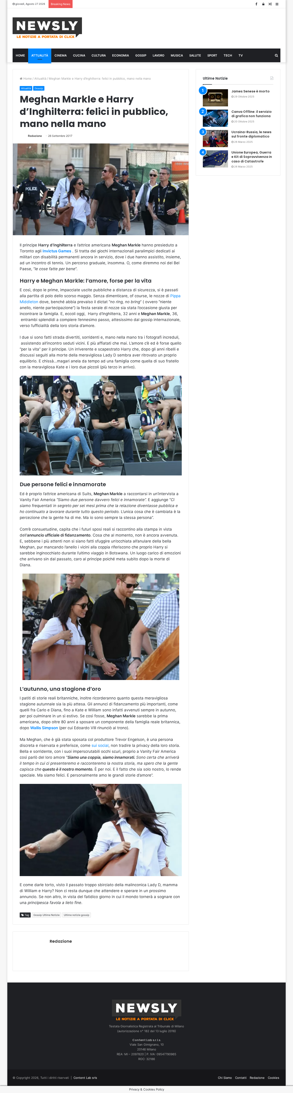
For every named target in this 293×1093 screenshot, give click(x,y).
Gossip (140, 55)
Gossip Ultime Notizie (46, 915)
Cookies (273, 1078)
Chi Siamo (225, 1078)
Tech (228, 55)
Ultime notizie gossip (76, 915)
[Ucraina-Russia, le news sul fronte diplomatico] (215, 138)
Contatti (241, 1078)
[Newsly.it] (47, 27)
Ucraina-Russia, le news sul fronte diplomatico (251, 134)
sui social (100, 745)
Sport (212, 55)
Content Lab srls (85, 1078)
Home (20, 55)
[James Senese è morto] (215, 97)
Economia (120, 55)
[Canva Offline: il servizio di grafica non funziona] (215, 118)
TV (241, 55)
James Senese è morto (250, 91)
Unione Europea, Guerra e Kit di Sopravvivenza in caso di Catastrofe (251, 157)
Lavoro (158, 55)
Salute (195, 55)
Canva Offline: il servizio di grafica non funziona (251, 114)
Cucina (79, 55)
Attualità (39, 55)
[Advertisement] (192, 27)
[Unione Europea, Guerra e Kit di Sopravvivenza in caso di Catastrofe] (215, 158)
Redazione (35, 136)
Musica (177, 55)
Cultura (99, 55)
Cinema (60, 55)
